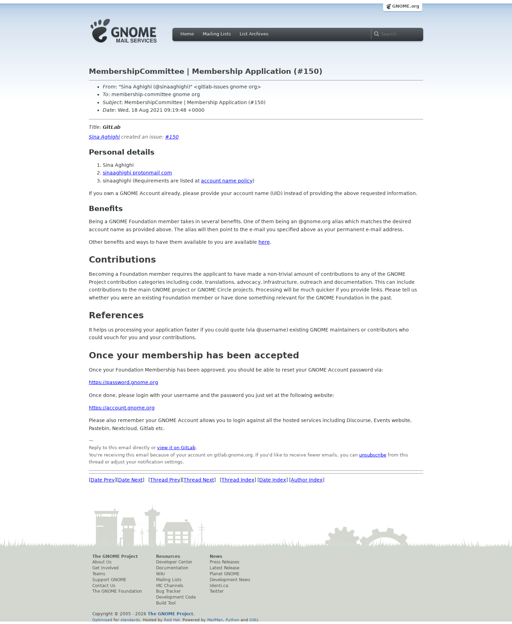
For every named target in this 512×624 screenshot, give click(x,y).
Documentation (172, 568)
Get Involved (105, 568)
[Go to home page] (134, 44)
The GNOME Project (115, 556)
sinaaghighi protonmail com (137, 173)
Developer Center (174, 562)
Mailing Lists (217, 34)
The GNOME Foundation (117, 591)
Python (232, 620)
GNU (253, 620)
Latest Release (224, 568)
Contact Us (103, 585)
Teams (98, 573)
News (216, 556)
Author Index (307, 480)
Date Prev (103, 480)
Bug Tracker (168, 591)
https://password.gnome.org (123, 382)
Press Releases (224, 562)
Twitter (217, 591)
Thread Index (238, 480)
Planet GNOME (225, 573)
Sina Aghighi (104, 137)
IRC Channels (169, 585)
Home (187, 34)
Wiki (160, 573)
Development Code (176, 597)
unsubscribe (372, 455)
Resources (168, 556)
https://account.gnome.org (122, 408)
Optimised (102, 620)
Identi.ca (219, 585)
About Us (101, 562)
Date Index (272, 480)
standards (130, 620)
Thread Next (199, 480)
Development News (230, 579)
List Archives (254, 34)
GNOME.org (405, 6)
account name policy (227, 181)
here (264, 242)
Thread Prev (165, 480)
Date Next (130, 480)
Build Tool (166, 603)
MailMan (215, 620)
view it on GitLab (176, 447)
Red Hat (172, 620)
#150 (172, 137)
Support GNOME (109, 579)
